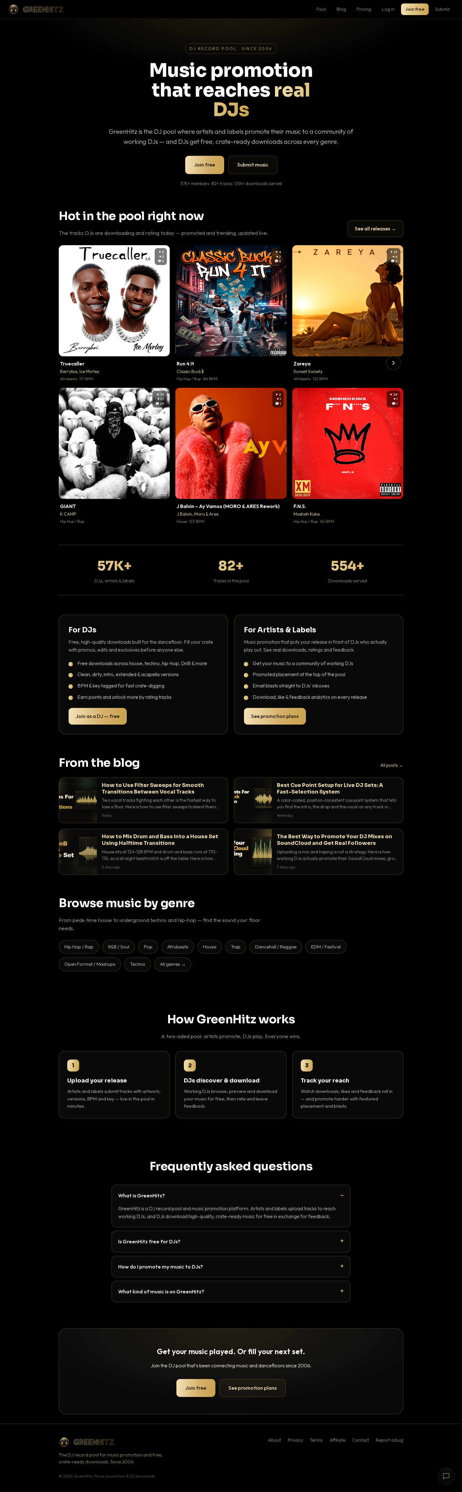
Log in (388, 9)
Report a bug (389, 1440)
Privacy (295, 1440)
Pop (148, 947)
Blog (341, 9)
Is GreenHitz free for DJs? (149, 1241)
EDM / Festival (326, 947)
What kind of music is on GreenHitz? (161, 1291)
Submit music (252, 164)
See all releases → (375, 228)
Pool (321, 9)
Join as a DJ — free (97, 716)
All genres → (173, 964)
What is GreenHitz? (141, 1195)
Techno (137, 964)
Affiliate (337, 1440)
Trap (235, 947)
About (274, 1440)
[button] (161, 347)
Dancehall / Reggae (275, 947)
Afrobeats (177, 947)
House (209, 947)
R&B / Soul (118, 947)
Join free (415, 9)
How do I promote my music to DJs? (160, 1266)
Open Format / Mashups (89, 964)
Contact (360, 1440)
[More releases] (393, 363)
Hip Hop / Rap (78, 947)
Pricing (364, 9)
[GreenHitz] (36, 9)
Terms (316, 1440)
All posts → (391, 765)
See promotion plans (275, 716)
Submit (442, 9)
